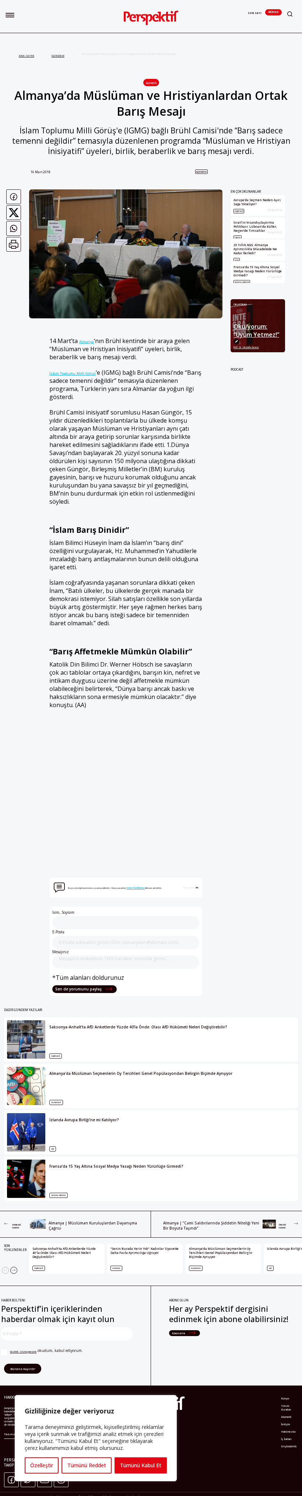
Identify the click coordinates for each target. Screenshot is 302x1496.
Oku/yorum (240, 304)
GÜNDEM (58, 55)
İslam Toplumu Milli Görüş (72, 373)
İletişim (285, 1424)
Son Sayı (254, 13)
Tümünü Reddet (86, 1465)
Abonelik (273, 12)
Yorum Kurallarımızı (135, 887)
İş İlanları (286, 1439)
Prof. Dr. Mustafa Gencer (246, 347)
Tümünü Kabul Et (140, 1465)
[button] (10, 15)
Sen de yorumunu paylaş (79, 989)
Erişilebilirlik (289, 1446)
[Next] (13, 1270)
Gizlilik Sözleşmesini (23, 1351)
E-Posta (58, 931)
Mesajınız (60, 951)
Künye (285, 1398)
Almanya (151, 83)
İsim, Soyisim (63, 912)
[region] (96, 1438)
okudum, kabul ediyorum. (46, 1350)
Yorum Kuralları (286, 1407)
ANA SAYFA (26, 55)
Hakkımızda (288, 1431)
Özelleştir (41, 1465)
